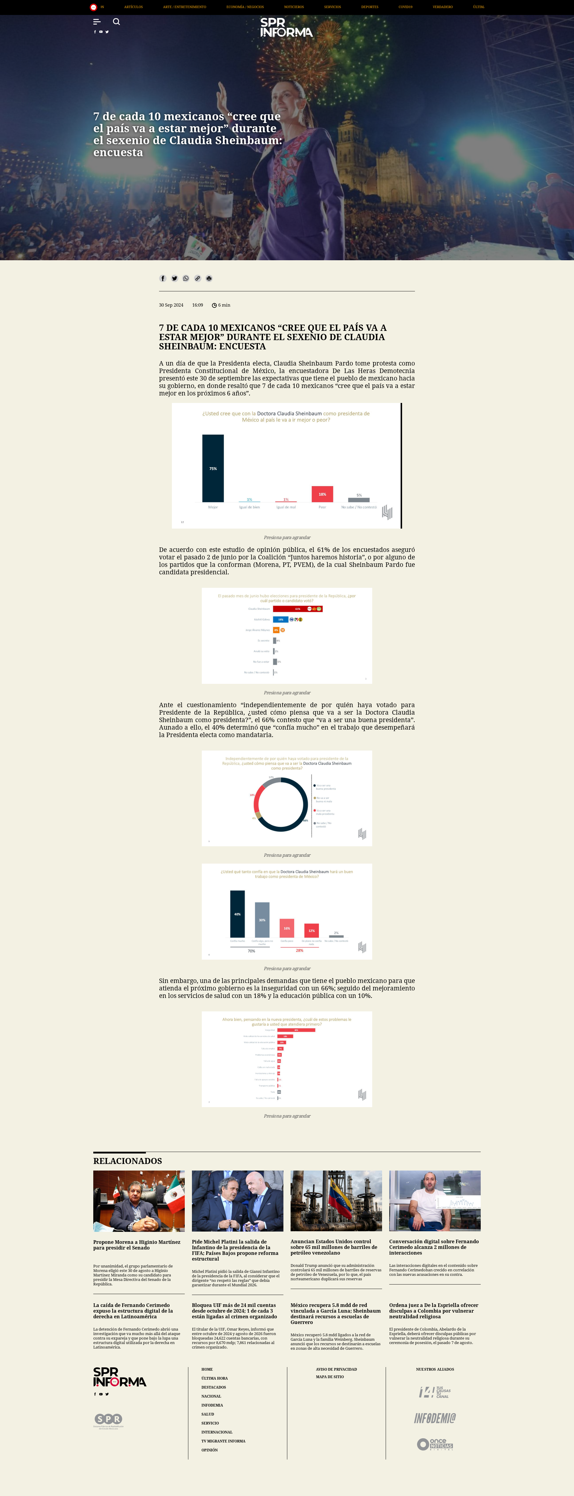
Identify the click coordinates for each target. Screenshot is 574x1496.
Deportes (205, 6)
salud (207, 1414)
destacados (213, 1387)
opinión (209, 1450)
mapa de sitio (330, 1377)
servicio (210, 1423)
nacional (211, 1396)
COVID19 (241, 6)
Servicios (168, 6)
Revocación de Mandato (411, 6)
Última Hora (320, 6)
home (207, 1369)
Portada (360, 6)
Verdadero (279, 6)
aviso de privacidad (336, 1369)
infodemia (212, 1405)
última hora (214, 1378)
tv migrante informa (223, 1441)
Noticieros (130, 6)
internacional (217, 1432)
